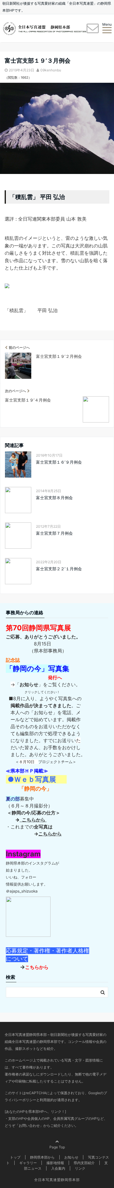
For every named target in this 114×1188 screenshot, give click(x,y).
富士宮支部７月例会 (54, 533)
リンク (80, 1168)
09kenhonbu (50, 70)
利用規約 (47, 1100)
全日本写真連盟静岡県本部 (57, 1180)
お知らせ (71, 1157)
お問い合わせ (29, 1125)
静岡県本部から (42, 1157)
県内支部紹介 (84, 1163)
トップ (15, 1157)
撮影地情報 (55, 1163)
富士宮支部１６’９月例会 (59, 462)
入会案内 (58, 1168)
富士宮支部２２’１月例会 (59, 568)
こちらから (33, 820)
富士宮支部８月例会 (54, 497)
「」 (29, 684)
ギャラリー (28, 1163)
